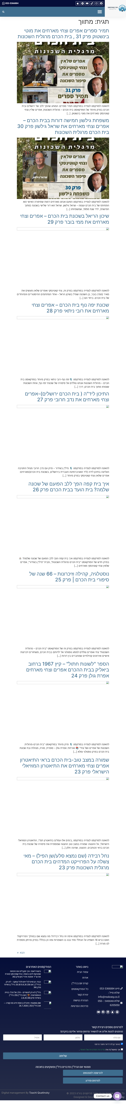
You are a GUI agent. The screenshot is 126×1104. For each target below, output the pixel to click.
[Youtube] (87, 3)
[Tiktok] (92, 3)
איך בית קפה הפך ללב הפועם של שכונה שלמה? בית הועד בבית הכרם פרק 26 (68, 487)
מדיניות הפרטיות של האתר (92, 1049)
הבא (21, 952)
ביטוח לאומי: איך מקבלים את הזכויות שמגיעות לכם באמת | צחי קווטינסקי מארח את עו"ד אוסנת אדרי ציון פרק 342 (23, 974)
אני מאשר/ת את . (100, 1049)
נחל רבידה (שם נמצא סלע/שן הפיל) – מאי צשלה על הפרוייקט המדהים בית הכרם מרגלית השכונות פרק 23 (66, 862)
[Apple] (78, 3)
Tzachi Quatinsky (39, 1092)
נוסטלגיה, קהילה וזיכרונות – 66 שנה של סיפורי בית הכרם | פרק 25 (69, 577)
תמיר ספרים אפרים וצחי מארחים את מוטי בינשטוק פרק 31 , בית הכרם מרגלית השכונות (63, 33)
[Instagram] (97, 3)
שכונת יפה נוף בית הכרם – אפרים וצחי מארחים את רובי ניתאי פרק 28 (70, 308)
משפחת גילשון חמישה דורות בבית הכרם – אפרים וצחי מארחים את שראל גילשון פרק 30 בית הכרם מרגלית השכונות (63, 126)
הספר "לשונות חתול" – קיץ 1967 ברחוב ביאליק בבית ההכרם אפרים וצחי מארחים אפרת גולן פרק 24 (67, 670)
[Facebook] (101, 3)
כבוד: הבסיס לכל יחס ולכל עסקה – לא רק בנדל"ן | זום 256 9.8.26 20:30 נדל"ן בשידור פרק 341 (22, 984)
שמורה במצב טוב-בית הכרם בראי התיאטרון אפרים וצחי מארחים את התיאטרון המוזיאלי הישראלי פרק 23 (64, 766)
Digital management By (15, 1092)
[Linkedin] (108, 1012)
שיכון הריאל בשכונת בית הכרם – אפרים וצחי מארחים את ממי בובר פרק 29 (64, 219)
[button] (99, 11)
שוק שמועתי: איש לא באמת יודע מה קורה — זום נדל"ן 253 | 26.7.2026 (22, 1004)
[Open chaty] (117, 1096)
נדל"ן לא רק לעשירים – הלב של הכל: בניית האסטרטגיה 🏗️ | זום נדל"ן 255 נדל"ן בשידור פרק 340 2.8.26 (23, 995)
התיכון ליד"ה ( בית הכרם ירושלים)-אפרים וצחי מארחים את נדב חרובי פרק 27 (67, 397)
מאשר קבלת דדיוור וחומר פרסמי (107, 1044)
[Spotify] (83, 3)
